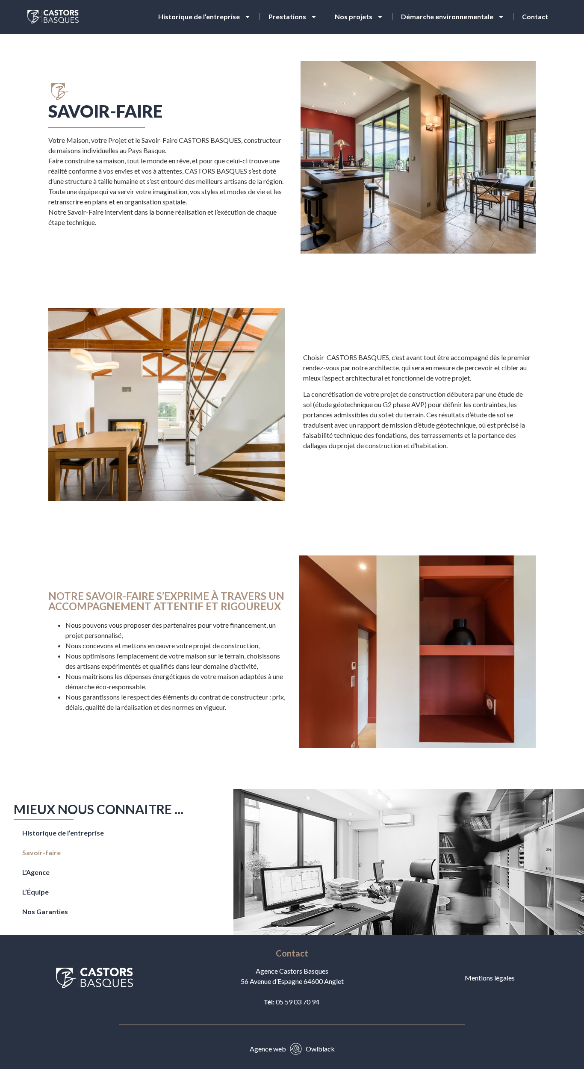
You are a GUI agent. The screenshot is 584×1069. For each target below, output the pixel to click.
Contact (535, 16)
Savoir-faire (41, 852)
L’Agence (36, 872)
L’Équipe (35, 892)
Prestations (287, 16)
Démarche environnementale (447, 16)
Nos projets (353, 16)
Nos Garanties (45, 911)
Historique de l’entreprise (199, 16)
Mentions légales (490, 978)
